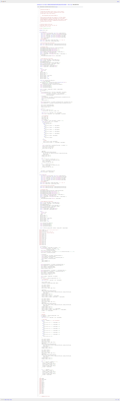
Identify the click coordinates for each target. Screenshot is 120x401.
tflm (69, 4)
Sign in (118, 1)
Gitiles (6, 399)
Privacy (8, 399)
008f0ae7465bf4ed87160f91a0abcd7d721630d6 (57, 4)
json (118, 399)
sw (43, 4)
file (56, 6)
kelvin (45, 4)
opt (71, 4)
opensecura (39, 4)
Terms (11, 399)
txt (116, 399)
